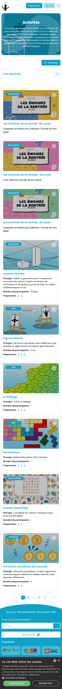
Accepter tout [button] (16, 683)
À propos (11, 611)
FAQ (53, 611)
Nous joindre (43, 611)
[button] (31, 678)
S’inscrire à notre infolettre (16, 619)
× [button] (59, 660)
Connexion (34, 5)
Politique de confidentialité (28, 674)
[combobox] (54, 660)
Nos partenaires (26, 611)
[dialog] (31, 673)
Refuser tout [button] (45, 683)
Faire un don (28, 634)
